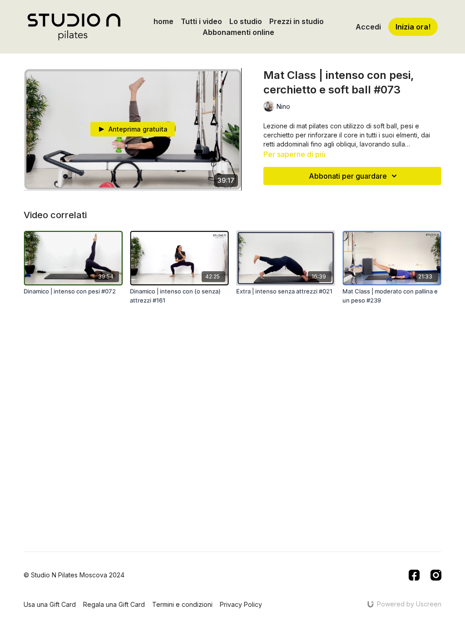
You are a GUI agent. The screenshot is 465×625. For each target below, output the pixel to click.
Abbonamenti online (238, 32)
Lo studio (245, 21)
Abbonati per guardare (348, 176)
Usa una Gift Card (50, 604)
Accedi (368, 26)
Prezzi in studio (296, 21)
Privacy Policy (241, 604)
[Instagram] (435, 575)
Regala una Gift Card (114, 604)
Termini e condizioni (182, 604)
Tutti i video (201, 21)
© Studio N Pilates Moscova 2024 (74, 575)
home (163, 21)
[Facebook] (414, 575)
